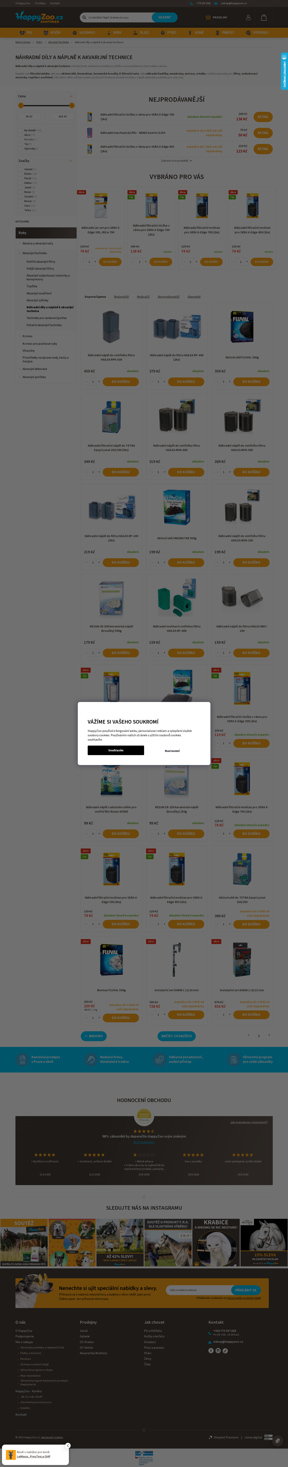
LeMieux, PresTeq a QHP (33, 1456)
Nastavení (172, 751)
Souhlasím (116, 750)
